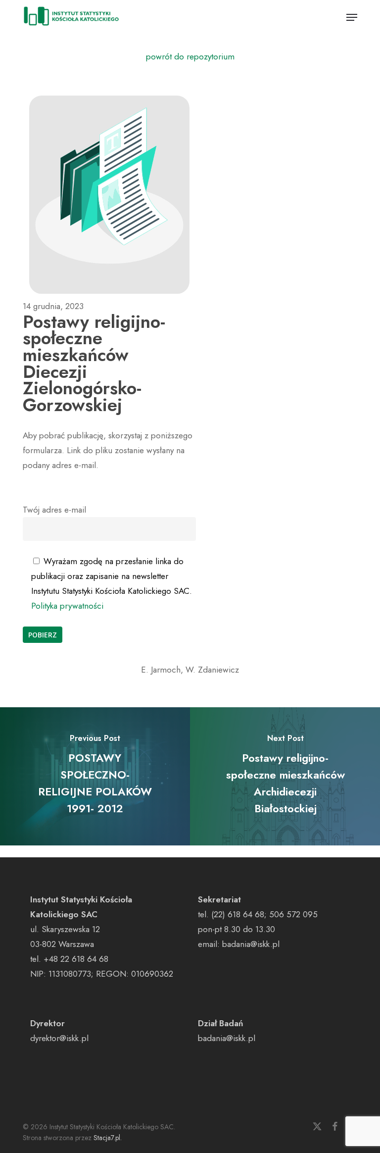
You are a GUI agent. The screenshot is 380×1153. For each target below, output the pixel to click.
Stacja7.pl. (108, 1138)
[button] (351, 17)
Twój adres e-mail (54, 510)
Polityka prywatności (67, 606)
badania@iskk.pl (251, 944)
